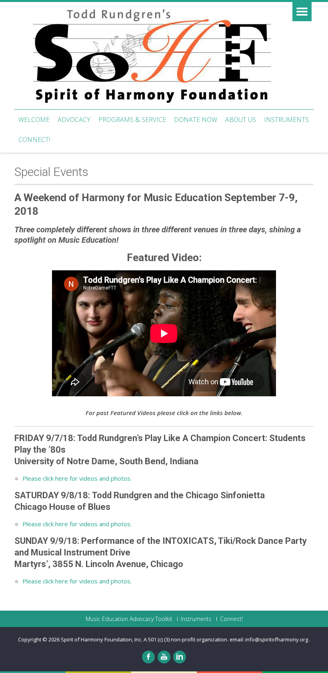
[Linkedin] (179, 657)
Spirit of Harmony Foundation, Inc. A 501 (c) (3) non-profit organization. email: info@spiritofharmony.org (185, 639)
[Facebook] (148, 657)
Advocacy (74, 119)
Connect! (34, 139)
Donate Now (195, 119)
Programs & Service (132, 119)
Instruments (286, 119)
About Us (240, 119)
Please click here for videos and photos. (77, 478)
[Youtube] (164, 657)
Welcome (34, 119)
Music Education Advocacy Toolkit (129, 619)
